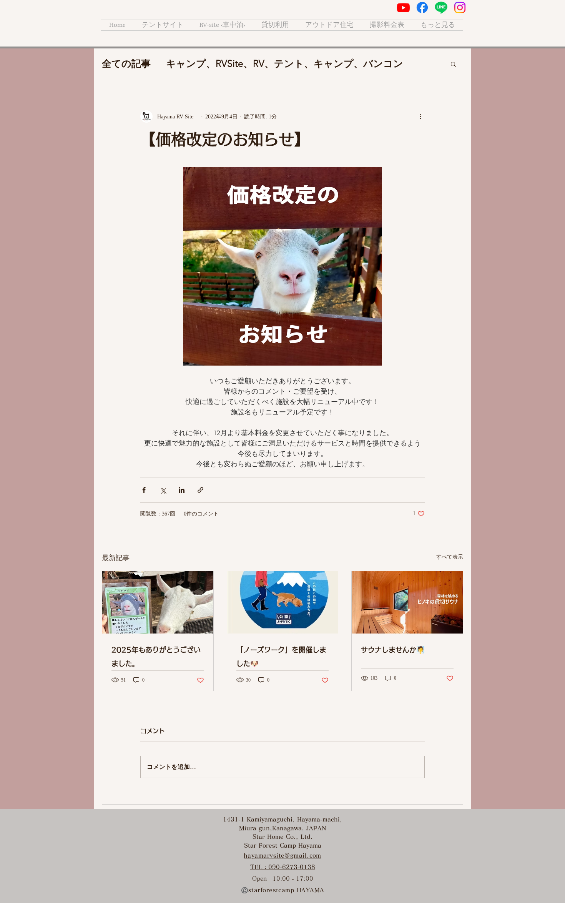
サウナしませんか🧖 (393, 649)
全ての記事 (126, 63)
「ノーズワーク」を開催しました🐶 (281, 656)
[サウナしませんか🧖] (407, 602)
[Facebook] (422, 7)
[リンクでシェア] (200, 490)
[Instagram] (459, 7)
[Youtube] (403, 7)
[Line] (441, 7)
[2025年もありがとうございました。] (157, 602)
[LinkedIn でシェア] (181, 490)
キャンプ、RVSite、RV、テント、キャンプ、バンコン (284, 63)
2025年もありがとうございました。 (156, 656)
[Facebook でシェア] (144, 490)
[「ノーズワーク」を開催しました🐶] (282, 602)
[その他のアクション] (420, 116)
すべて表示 (449, 557)
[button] (453, 64)
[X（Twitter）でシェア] (162, 490)
